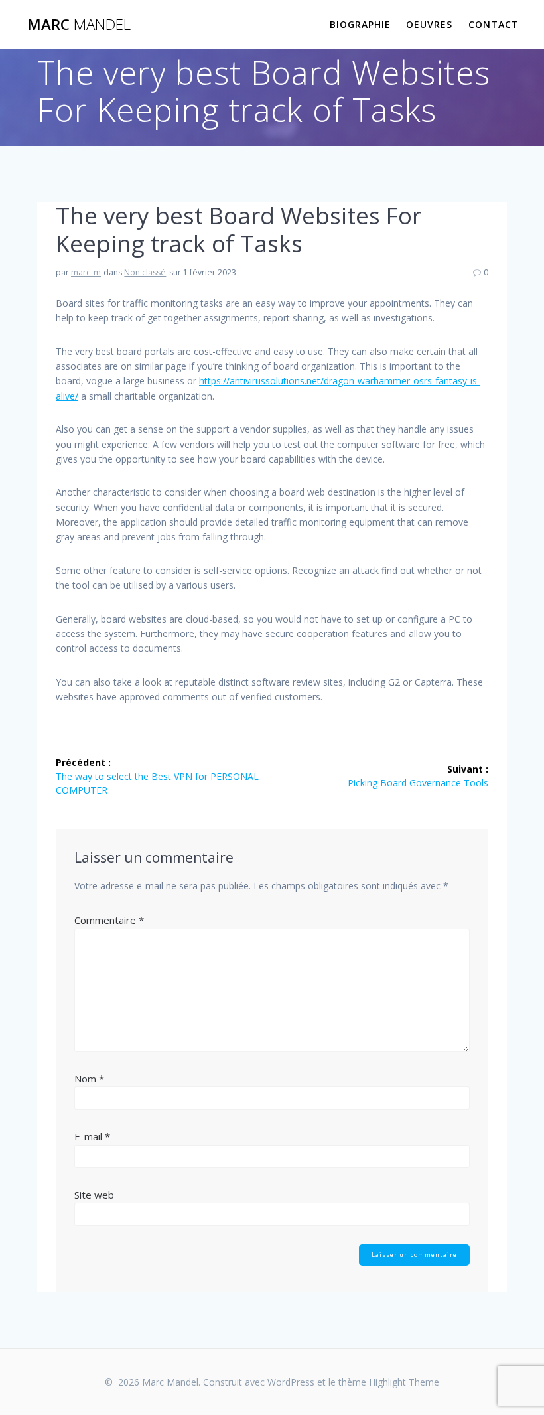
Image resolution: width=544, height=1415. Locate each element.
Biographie (360, 24)
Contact (493, 24)
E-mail (92, 1136)
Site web (94, 1194)
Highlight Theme (404, 1382)
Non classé (145, 272)
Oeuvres (429, 24)
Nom (89, 1078)
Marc (79, 24)
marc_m (86, 272)
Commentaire (109, 920)
